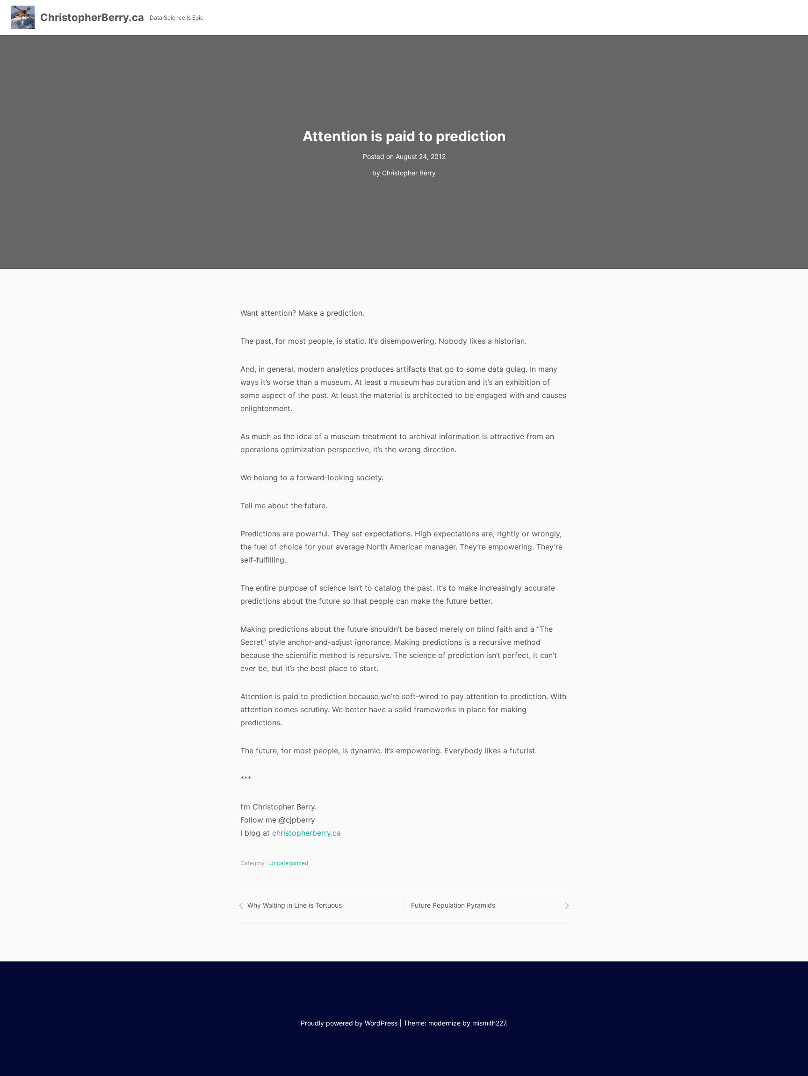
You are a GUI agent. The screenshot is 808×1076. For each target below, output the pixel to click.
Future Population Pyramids (453, 905)
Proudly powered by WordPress (349, 1023)
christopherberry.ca (306, 833)
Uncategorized (288, 863)
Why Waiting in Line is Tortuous (294, 905)
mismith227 (489, 1023)
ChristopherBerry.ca (92, 17)
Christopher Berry (409, 173)
